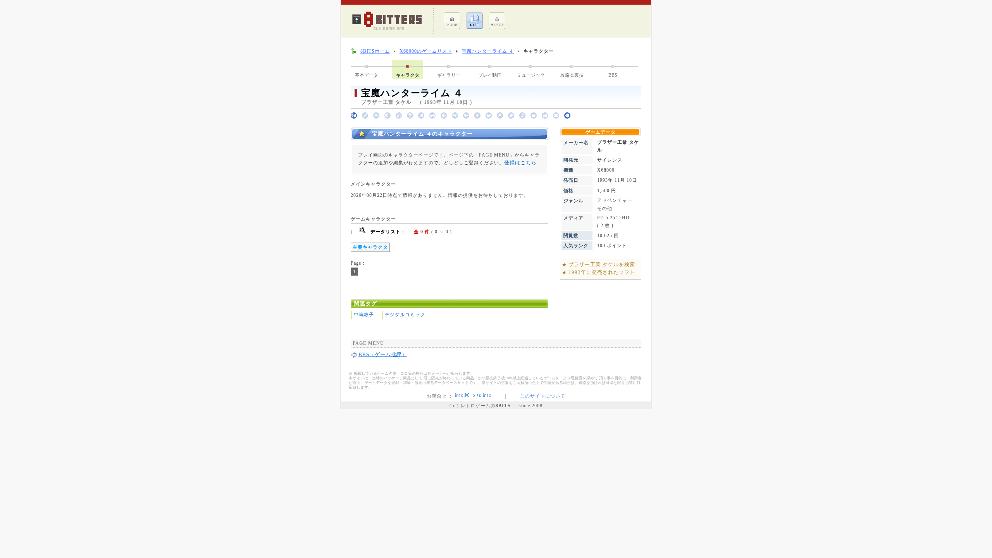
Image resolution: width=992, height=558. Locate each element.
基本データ (366, 75)
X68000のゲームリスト (426, 51)
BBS (612, 75)
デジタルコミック (405, 314)
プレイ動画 (489, 75)
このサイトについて (542, 396)
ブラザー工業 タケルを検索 (601, 264)
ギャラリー (448, 75)
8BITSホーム (375, 51)
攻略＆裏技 (572, 75)
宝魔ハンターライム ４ (488, 51)
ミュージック (531, 75)
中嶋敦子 (364, 314)
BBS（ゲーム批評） (382, 354)
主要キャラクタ (370, 247)
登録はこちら (520, 162)
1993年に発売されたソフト (601, 272)
